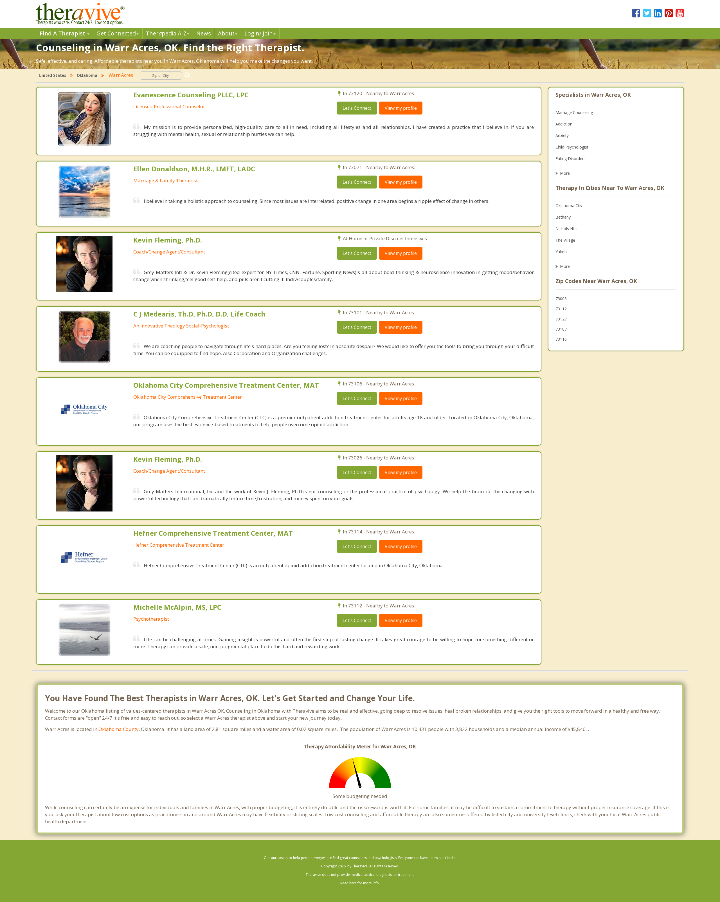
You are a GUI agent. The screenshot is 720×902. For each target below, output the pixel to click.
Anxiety (562, 135)
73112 (561, 308)
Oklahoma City (568, 205)
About (226, 33)
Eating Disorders (570, 158)
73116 (561, 339)
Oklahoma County (118, 729)
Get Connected (116, 33)
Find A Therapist (63, 33)
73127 (561, 319)
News (203, 33)
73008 (561, 298)
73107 (561, 329)
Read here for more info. (360, 883)
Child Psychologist (571, 147)
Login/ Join (258, 33)
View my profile (401, 108)
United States (52, 75)
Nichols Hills (566, 228)
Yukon (561, 251)
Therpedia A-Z (166, 33)
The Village (565, 240)
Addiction (563, 124)
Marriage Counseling (574, 112)
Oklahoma (87, 75)
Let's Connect (357, 108)
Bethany (563, 217)
